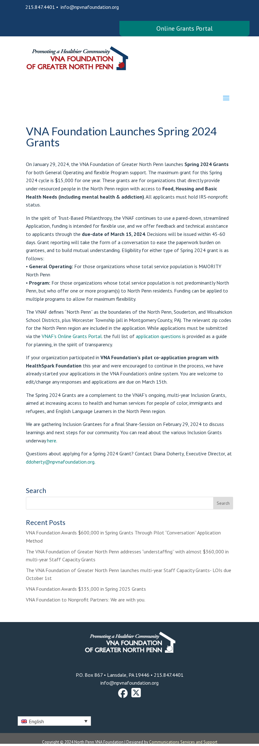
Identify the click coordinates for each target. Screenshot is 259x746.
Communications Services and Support (183, 742)
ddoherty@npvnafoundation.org (60, 462)
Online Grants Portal (184, 28)
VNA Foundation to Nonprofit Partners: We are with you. (85, 599)
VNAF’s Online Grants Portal (72, 336)
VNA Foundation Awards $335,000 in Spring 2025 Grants (86, 589)
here (51, 440)
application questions (158, 336)
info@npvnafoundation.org (90, 7)
